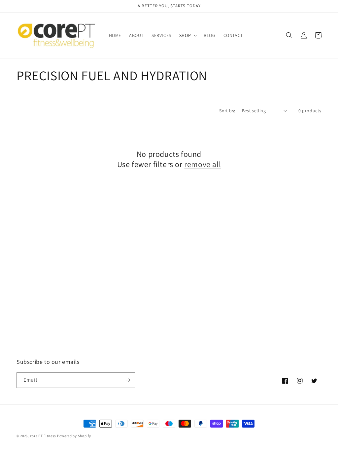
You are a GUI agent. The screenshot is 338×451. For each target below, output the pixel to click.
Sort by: (227, 111)
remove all (202, 164)
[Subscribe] (127, 380)
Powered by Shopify (74, 436)
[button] (187, 35)
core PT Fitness (43, 436)
